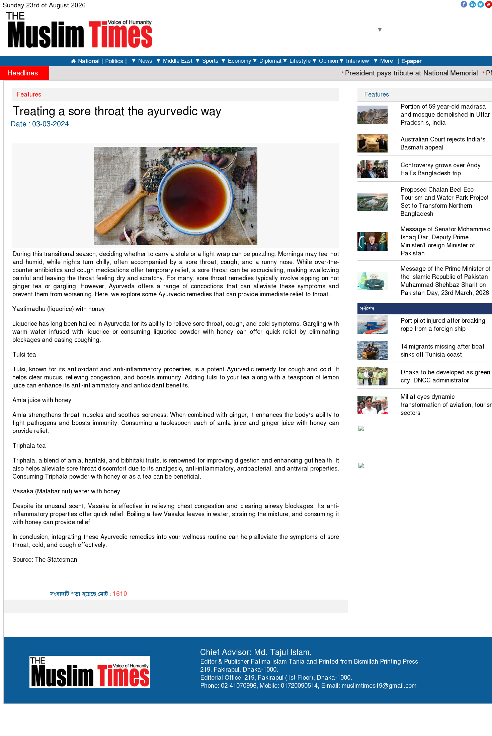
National (88, 61)
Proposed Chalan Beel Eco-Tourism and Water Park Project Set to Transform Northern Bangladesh (445, 202)
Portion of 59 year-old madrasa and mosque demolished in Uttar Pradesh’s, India (445, 114)
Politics (114, 61)
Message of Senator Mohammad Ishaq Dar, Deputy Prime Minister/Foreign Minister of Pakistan (446, 241)
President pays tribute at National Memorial (403, 73)
